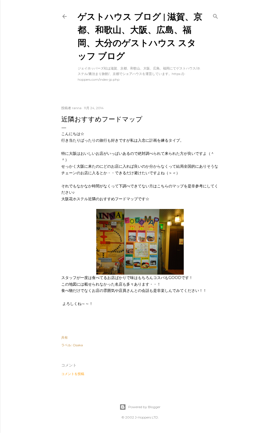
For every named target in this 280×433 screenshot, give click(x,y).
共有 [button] (64, 337)
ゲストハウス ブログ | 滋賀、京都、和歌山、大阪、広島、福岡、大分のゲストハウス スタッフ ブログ (140, 36)
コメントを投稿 (72, 374)
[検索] (215, 15)
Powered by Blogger (144, 407)
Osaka (78, 345)
